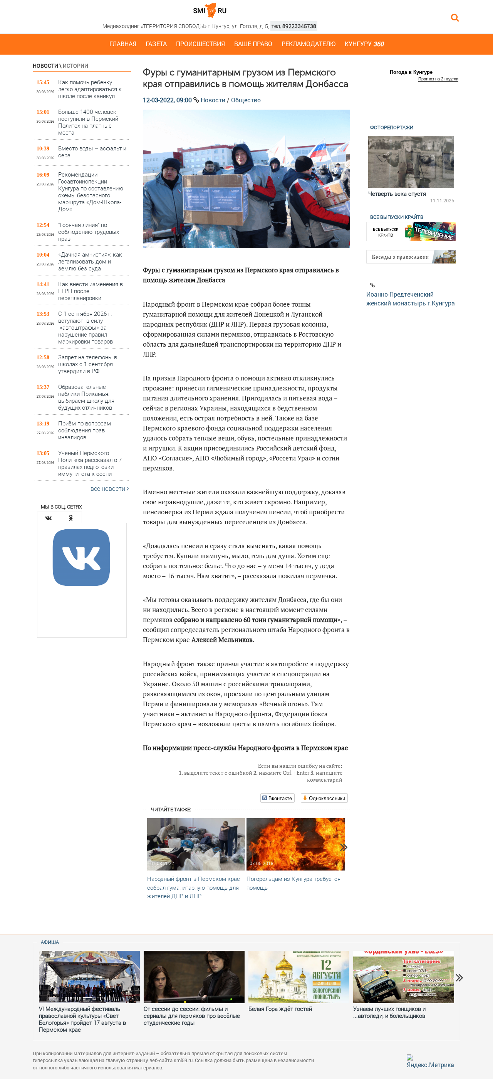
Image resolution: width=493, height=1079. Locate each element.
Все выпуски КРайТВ (396, 216)
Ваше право (253, 44)
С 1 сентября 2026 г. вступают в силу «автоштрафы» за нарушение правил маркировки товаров (85, 327)
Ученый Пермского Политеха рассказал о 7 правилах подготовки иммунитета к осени (90, 463)
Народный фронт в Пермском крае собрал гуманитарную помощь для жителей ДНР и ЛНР (193, 887)
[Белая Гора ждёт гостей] (298, 977)
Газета (156, 44)
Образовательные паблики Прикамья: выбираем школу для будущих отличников (86, 397)
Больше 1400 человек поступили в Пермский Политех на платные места (88, 122)
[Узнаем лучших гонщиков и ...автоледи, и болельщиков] (403, 977)
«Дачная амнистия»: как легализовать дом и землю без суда (90, 261)
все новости (109, 488)
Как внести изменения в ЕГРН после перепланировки (90, 290)
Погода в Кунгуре (411, 72)
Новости (45, 65)
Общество (246, 100)
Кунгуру (364, 44)
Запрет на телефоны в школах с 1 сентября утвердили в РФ (87, 363)
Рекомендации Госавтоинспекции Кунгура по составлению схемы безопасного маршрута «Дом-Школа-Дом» (90, 191)
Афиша (50, 942)
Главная (122, 44)
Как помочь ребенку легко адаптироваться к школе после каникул (90, 88)
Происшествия (200, 44)
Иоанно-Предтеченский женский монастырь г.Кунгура (410, 298)
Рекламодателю (308, 44)
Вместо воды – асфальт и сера (92, 151)
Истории (75, 65)
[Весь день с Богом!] (411, 162)
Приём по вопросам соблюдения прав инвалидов (84, 429)
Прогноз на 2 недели (438, 79)
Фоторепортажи (391, 127)
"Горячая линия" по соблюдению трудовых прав (88, 231)
